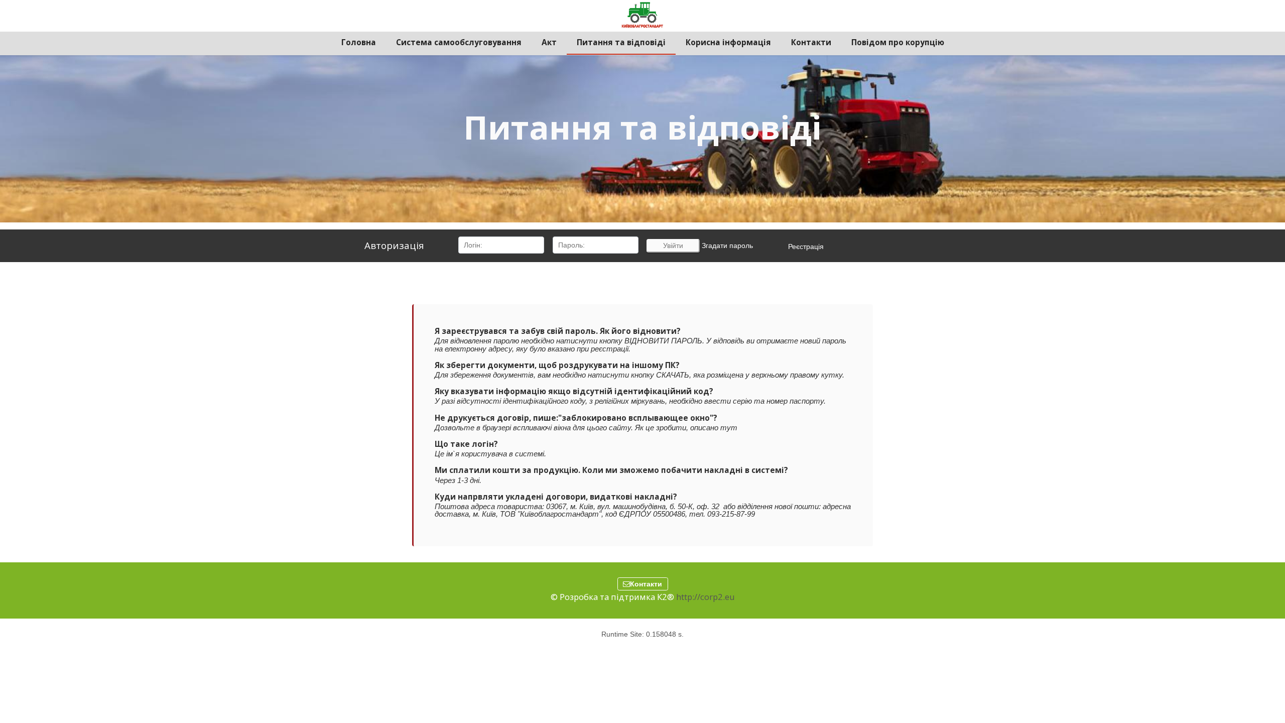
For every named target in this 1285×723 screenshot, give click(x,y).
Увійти (673, 246)
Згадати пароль (727, 246)
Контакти (646, 584)
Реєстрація (806, 247)
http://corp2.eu (705, 596)
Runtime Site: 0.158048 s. (642, 634)
